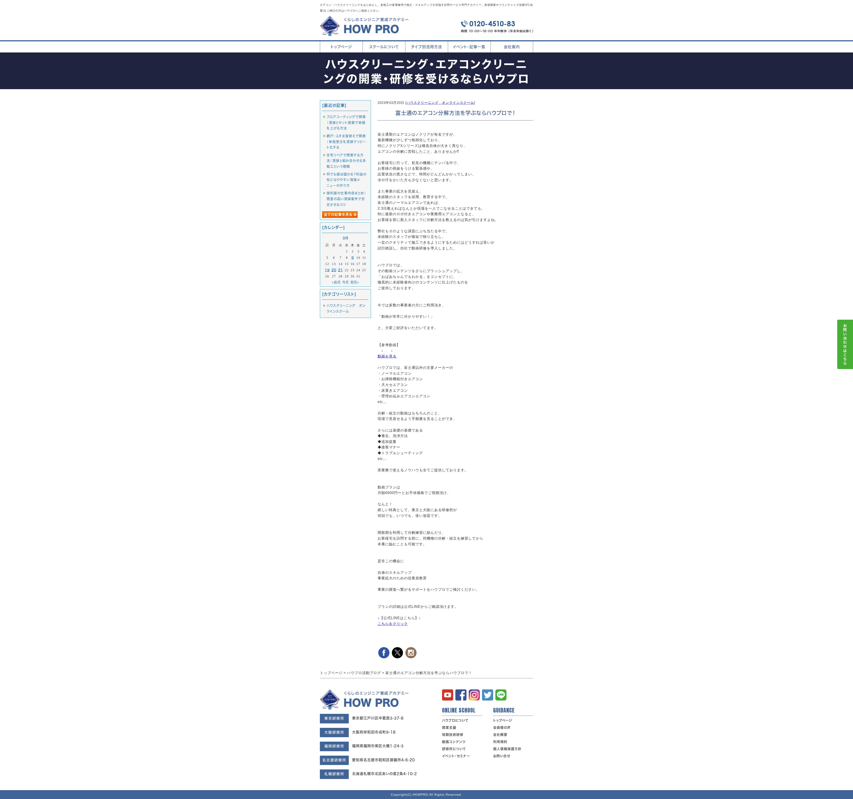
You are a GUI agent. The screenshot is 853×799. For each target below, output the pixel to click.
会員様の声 (502, 727)
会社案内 (506, 48)
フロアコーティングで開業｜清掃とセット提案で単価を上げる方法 (346, 122)
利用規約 (500, 741)
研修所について (454, 749)
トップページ (341, 47)
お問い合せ (501, 756)
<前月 (336, 282)
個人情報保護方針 (507, 749)
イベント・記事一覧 (469, 47)
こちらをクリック (393, 624)
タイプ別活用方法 (425, 48)
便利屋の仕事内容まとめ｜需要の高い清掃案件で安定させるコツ (346, 198)
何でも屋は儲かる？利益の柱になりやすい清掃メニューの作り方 (347, 180)
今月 (345, 282)
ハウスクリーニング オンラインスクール (440, 102)
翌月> (354, 282)
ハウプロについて (455, 720)
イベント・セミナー (456, 756)
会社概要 (500, 734)
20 (333, 270)
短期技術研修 (452, 734)
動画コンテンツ (454, 741)
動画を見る (387, 356)
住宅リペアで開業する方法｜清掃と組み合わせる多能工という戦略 (346, 160)
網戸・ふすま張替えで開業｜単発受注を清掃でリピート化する (346, 141)
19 (327, 270)
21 (340, 270)
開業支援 (449, 727)
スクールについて (383, 48)
